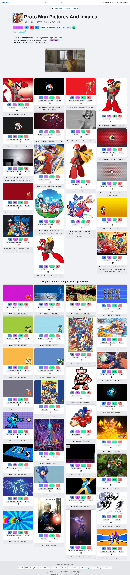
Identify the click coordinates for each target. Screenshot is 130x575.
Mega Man (67, 8)
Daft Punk (44, 107)
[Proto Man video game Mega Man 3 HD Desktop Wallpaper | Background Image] (18, 199)
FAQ (26, 568)
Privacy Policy (34, 568)
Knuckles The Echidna (109, 271)
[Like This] (21, 239)
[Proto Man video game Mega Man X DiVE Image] (80, 178)
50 (21, 104)
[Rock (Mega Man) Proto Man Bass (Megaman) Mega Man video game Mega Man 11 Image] (81, 219)
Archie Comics (102, 269)
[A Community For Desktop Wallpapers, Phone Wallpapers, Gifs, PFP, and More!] (52, 8)
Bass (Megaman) (25, 177)
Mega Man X (31, 40)
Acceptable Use (55, 568)
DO (23, 142)
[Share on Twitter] (27, 27)
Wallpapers (22, 31)
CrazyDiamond (54, 272)
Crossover (53, 109)
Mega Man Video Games (42, 42)
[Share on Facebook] (37, 27)
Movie (47, 545)
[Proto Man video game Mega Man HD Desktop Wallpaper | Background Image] (18, 133)
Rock (48, 40)
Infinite (52, 27)
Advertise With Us (74, 568)
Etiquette (64, 568)
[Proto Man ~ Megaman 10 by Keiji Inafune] (112, 113)
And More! (54, 40)
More (69, 27)
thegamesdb (23, 437)
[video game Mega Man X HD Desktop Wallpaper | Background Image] (49, 301)
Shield (114, 192)
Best (64, 27)
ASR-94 (22, 245)
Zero (44, 40)
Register (125, 2)
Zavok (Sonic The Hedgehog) (110, 266)
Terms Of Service (44, 568)
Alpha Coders (5, 2)
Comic (118, 271)
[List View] (47, 27)
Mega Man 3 (27, 212)
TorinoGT (23, 208)
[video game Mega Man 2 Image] (81, 301)
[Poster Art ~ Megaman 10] (49, 450)
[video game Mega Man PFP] (80, 390)
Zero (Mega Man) (15, 177)
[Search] (61, 2)
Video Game (58, 8)
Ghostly (54, 182)
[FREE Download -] (10, 136)
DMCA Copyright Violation (88, 568)
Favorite (19, 27)
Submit (107, 2)
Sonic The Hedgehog (120, 269)
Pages (58, 27)
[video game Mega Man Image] (49, 403)
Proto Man (75, 8)
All (16, 31)
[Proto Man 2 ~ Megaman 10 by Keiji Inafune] (49, 263)
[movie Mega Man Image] (49, 532)
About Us (20, 568)
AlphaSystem (22, 110)
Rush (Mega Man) (13, 248)
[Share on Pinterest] (32, 27)
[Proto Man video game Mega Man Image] (49, 173)
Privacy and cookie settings (104, 568)
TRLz (23, 174)
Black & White (75, 140)
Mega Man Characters (28, 42)
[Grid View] (43, 27)
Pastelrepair (54, 309)
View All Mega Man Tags (52, 38)
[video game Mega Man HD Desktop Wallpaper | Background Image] (18, 301)
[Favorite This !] (15, 136)
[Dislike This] (26, 136)
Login (120, 2)
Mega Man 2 (39, 40)
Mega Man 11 (58, 233)
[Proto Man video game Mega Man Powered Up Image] (112, 216)
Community (114, 2)
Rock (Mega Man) (41, 233)
